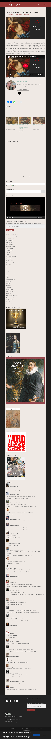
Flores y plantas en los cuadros (12, 262)
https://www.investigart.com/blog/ (11, 722)
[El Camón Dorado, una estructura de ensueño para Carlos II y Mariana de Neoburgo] (25, 120)
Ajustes (44, 735)
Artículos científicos (10, 246)
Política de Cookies (26, 728)
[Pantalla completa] (43, 217)
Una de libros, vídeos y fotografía (13, 537)
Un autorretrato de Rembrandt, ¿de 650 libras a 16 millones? (18, 569)
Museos (7, 281)
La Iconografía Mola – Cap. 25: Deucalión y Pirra (16, 602)
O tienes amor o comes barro (12, 545)
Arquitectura (8, 240)
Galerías (7, 267)
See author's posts (23, 89)
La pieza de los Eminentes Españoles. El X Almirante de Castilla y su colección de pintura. (24, 586)
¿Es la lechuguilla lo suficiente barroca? (14, 514)
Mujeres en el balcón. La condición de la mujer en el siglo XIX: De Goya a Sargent (22, 629)
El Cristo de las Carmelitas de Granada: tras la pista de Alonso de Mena (20, 488)
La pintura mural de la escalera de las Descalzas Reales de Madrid (19, 584)
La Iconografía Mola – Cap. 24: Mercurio (15, 604)
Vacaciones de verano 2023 (12, 635)
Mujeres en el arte (9, 279)
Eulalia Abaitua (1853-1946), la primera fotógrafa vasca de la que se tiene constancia (23, 612)
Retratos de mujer (9, 297)
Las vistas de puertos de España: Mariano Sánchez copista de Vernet (20, 649)
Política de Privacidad (12, 728)
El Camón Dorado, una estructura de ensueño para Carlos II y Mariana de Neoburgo (24, 126)
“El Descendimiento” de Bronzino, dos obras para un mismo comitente (20, 618)
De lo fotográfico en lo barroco (13, 563)
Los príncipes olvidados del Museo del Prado (15, 592)
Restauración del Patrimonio (11, 295)
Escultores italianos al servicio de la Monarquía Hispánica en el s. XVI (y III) (21, 527)
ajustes (28, 737)
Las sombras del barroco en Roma (13, 543)
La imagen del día (9, 273)
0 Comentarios (26, 14)
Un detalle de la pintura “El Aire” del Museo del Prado (17, 662)
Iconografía (21, 14)
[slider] (24, 217)
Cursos (7, 252)
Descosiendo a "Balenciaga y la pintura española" (16, 561)
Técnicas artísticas (9, 303)
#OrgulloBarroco (9, 238)
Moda (7, 277)
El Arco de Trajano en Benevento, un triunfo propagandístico (18, 643)
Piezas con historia (9, 291)
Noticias (7, 285)
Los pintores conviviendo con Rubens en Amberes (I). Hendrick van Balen (21, 496)
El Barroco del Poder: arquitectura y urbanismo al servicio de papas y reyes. (21, 689)
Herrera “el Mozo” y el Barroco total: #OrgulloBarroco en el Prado (19, 555)
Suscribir (10, 230)
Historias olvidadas (9, 269)
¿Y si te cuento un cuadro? (11, 236)
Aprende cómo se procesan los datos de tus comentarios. (33, 176)
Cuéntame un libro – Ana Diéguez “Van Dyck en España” (18, 498)
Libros (7, 275)
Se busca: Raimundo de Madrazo (13, 627)
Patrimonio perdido (9, 289)
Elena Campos (10, 14)
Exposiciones (8, 260)
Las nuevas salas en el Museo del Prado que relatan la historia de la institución (21, 610)
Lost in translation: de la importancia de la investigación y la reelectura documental (22, 620)
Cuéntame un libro (9, 250)
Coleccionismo (9, 248)
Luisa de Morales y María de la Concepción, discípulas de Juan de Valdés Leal (21, 506)
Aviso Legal (20, 728)
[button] (25, 208)
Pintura (7, 293)
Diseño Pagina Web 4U (25, 730)
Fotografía (8, 264)
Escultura (8, 258)
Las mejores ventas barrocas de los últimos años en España (18, 571)
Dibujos (7, 254)
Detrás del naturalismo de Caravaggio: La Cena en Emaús (18, 683)
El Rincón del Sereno (10, 256)
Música (7, 283)
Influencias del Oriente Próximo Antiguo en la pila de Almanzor (19, 668)
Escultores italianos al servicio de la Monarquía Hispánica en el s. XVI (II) (21, 529)
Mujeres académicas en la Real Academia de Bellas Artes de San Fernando (21, 578)
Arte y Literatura (9, 242)
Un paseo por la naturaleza (12, 535)
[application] (25, 208)
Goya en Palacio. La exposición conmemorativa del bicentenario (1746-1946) (21, 651)
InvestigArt (15, 716)
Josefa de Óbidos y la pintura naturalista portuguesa (16, 504)
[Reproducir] (7, 217)
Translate (15, 185)
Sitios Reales (8, 299)
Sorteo (7, 301)
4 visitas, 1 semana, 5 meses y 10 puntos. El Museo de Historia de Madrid (21, 520)
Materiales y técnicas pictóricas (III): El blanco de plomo (17, 674)
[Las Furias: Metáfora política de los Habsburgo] (12, 120)
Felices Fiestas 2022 (11, 637)
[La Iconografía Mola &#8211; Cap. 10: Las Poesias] (39, 120)
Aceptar (36, 735)
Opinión (7, 287)
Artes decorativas (9, 244)
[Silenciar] (41, 217)
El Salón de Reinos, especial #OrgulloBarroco (15, 490)
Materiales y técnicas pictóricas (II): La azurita (16, 676)
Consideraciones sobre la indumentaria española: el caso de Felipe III (20, 512)
